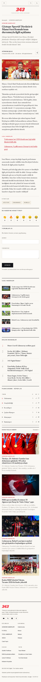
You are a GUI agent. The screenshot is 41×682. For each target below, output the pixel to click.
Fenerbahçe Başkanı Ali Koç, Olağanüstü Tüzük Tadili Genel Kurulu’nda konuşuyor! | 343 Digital (19, 369)
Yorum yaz (5, 248)
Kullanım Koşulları (7, 661)
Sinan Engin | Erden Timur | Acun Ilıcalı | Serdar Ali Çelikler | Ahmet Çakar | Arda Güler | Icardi (19, 378)
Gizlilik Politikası (6, 650)
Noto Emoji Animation (21, 676)
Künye (19, 630)
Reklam (20, 638)
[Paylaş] (37, 53)
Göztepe (6, 202)
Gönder (7, 265)
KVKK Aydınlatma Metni (8, 654)
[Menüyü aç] (4, 3)
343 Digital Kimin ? (14, 361)
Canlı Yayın (5, 641)
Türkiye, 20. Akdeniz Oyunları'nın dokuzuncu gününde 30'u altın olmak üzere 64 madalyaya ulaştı (15, 461)
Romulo (27, 202)
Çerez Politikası (6, 658)
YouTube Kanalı (22, 658)
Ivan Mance (17, 202)
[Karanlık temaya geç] (37, 3)
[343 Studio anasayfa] (20, 9)
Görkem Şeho (7, 51)
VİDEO (4, 638)
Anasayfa (4, 20)
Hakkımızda (21, 627)
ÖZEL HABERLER (7, 634)
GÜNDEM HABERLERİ (15, 20)
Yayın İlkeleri (21, 650)
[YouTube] (3, 618)
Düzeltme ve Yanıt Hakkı (25, 654)
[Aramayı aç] (31, 3)
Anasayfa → (36, 429)
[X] (8, 618)
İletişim (20, 634)
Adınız (4, 237)
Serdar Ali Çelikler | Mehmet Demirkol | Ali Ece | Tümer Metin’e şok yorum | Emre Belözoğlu (19, 354)
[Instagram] (12, 618)
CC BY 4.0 (35, 676)
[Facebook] (16, 618)
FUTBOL (4, 630)
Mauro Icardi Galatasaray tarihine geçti (21, 346)
